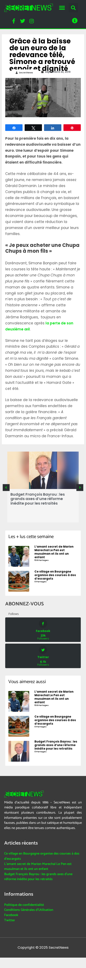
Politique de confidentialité (24, 905)
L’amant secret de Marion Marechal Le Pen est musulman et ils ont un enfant (38, 866)
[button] (62, 7)
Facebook (11, 915)
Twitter (9, 920)
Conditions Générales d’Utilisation (28, 910)
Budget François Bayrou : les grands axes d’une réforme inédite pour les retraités (37, 499)
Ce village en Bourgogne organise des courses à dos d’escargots (41, 856)
